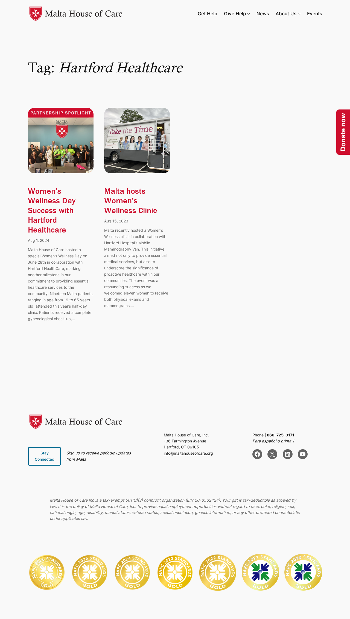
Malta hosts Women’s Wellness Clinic (130, 201)
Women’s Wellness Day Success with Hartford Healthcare (51, 210)
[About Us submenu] (299, 13)
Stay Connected (44, 456)
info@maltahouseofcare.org (188, 453)
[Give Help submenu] (248, 13)
